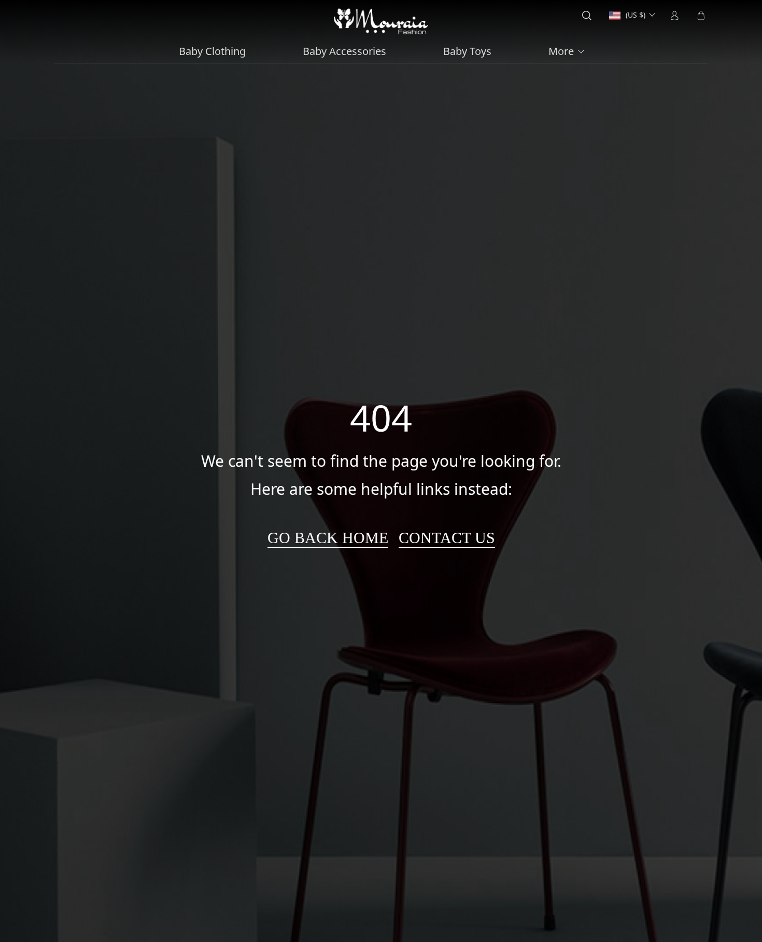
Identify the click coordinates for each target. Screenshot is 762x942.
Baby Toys (467, 51)
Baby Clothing (212, 51)
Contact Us (447, 537)
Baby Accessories (344, 51)
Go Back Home (327, 537)
